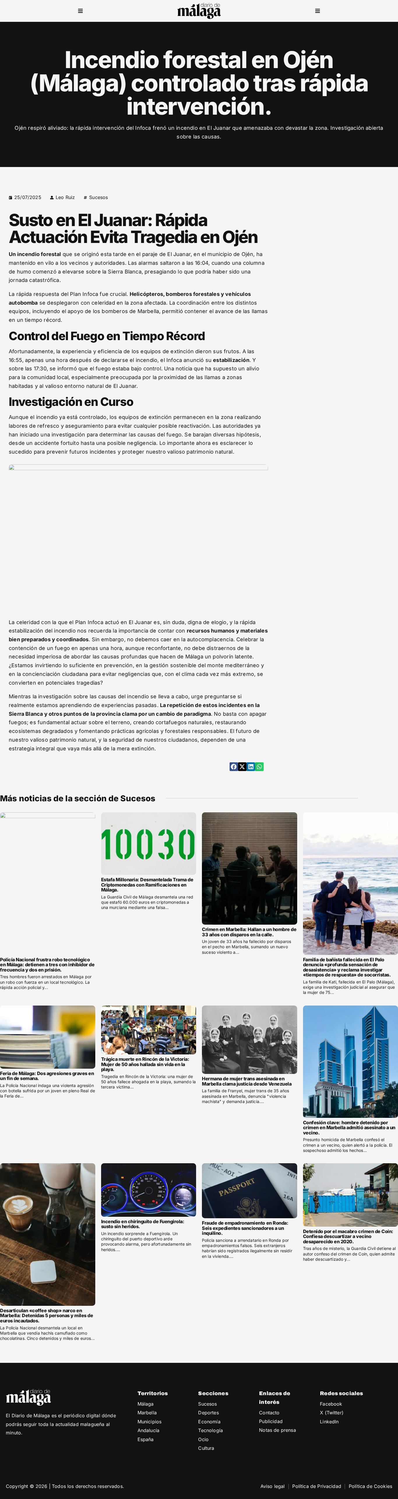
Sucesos (98, 197)
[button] (80, 11)
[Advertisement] (342, 229)
